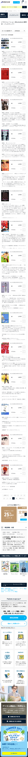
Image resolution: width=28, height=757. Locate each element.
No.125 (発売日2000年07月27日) (16, 190)
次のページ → (21, 498)
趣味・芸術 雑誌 (8, 11)
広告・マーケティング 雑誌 (9, 591)
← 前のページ (5, 495)
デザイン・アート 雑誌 (18, 11)
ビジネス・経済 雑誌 (7, 590)
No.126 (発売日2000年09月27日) (16, 160)
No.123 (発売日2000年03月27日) (16, 251)
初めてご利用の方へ (14, 623)
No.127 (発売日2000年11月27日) (16, 130)
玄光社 (8, 532)
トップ (2, 11)
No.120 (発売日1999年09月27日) (16, 343)
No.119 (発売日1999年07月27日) (16, 373)
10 (16, 498)
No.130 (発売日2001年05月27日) (16, 38)
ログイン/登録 (16, 2)
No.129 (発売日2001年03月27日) (16, 68)
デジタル (13, 46)
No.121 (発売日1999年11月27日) (16, 312)
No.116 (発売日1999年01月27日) (16, 465)
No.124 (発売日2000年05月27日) (16, 221)
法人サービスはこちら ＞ (8, 627)
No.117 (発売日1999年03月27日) (16, 434)
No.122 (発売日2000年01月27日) (16, 282)
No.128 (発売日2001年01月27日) (16, 99)
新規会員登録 (14, 618)
